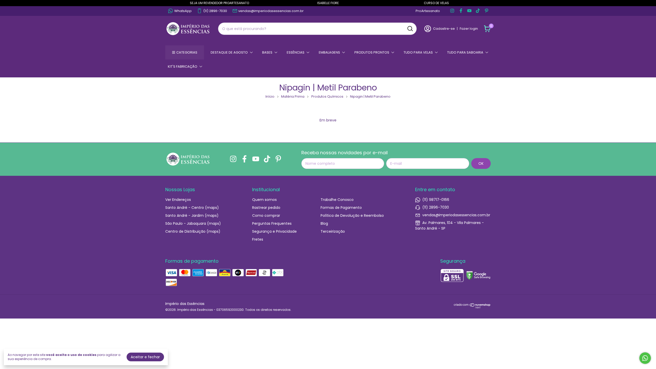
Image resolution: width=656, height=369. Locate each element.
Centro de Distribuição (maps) (192, 231)
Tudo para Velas (418, 52)
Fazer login (469, 28)
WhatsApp (183, 10)
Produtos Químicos (327, 96)
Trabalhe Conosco (337, 199)
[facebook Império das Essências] (461, 11)
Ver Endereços (178, 199)
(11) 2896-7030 (215, 10)
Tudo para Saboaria (465, 52)
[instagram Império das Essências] (452, 11)
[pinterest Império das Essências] (486, 11)
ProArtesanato (428, 10)
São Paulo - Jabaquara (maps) (193, 223)
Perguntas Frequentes (272, 223)
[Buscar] (409, 28)
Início (269, 96)
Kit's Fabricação (182, 66)
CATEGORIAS (186, 52)
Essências (295, 52)
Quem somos (264, 199)
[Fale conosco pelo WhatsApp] (645, 358)
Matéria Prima (292, 96)
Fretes (257, 239)
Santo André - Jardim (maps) (192, 215)
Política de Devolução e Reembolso (352, 215)
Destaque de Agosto (229, 52)
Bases (267, 52)
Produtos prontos (371, 52)
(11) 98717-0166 (435, 199)
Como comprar (266, 215)
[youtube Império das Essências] (469, 11)
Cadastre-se (444, 28)
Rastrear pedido (266, 207)
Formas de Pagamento (341, 207)
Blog (324, 223)
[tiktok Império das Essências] (478, 11)
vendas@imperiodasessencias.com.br (271, 10)
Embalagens (329, 52)
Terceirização (333, 231)
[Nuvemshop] (472, 307)
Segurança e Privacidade (274, 231)
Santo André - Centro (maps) (192, 207)
